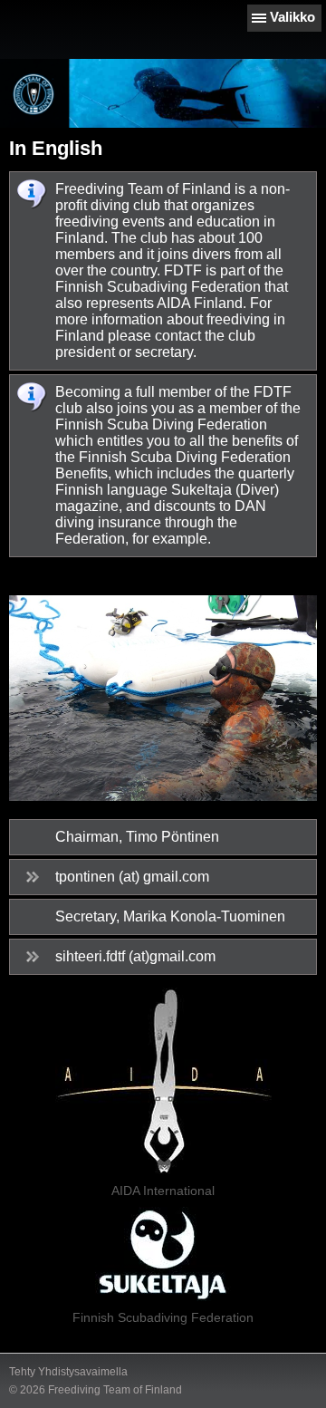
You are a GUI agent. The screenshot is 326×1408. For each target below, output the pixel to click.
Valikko (292, 16)
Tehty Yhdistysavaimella (68, 1371)
